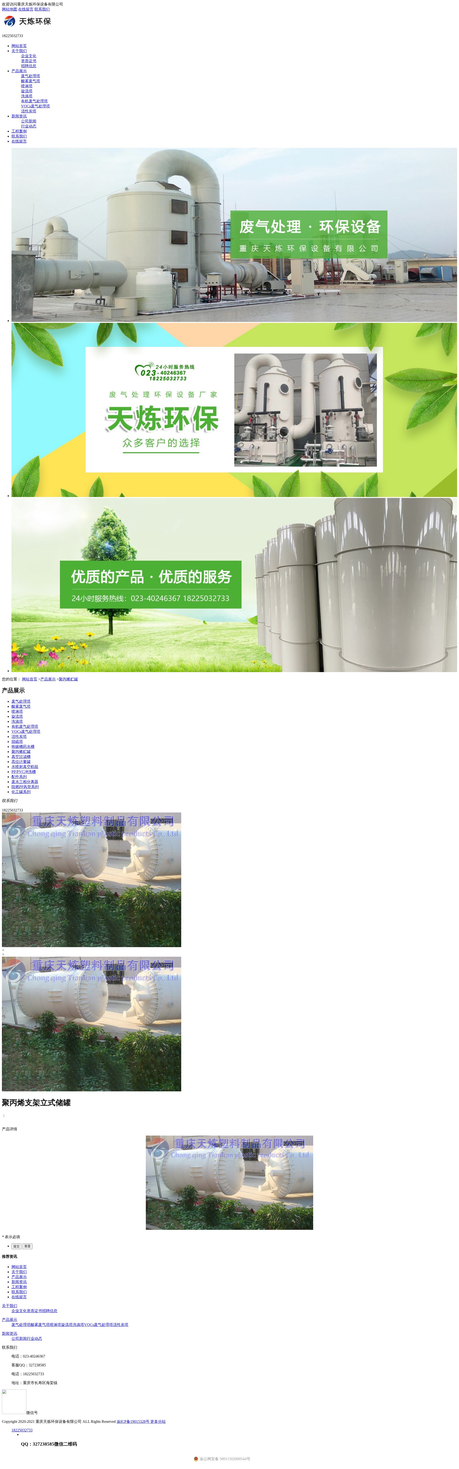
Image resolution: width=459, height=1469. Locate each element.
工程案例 (19, 131)
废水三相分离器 (24, 782)
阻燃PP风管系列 (25, 787)
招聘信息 (28, 66)
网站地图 (9, 9)
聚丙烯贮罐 (68, 679)
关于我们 (19, 51)
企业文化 (28, 56)
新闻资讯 (19, 116)
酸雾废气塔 (30, 81)
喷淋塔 (27, 86)
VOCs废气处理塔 (35, 106)
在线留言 (25, 9)
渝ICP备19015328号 (133, 1421)
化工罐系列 (21, 792)
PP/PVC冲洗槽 (23, 772)
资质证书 (28, 61)
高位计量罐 (21, 762)
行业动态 (28, 126)
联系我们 (42, 9)
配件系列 (19, 777)
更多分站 (158, 1421)
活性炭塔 (28, 111)
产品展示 (19, 71)
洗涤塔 (27, 96)
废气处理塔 (30, 76)
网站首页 (19, 46)
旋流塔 (27, 91)
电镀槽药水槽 (22, 747)
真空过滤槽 (21, 757)
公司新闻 (28, 121)
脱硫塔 (17, 742)
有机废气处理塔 (34, 101)
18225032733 (22, 1430)
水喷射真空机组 (24, 767)
